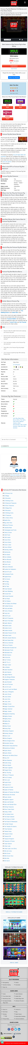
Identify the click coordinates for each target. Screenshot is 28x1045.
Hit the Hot (7, 657)
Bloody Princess (8, 525)
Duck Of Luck (7, 571)
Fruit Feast (7, 598)
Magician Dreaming (9, 713)
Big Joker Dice (8, 522)
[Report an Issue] (22, 39)
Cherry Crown (8, 532)
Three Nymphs (8, 829)
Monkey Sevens (8, 733)
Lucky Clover (7, 694)
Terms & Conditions (19, 1018)
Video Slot (20, 426)
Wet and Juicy (8, 851)
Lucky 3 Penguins (9, 691)
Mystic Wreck (7, 753)
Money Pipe (7, 728)
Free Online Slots (7, 996)
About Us (5, 1009)
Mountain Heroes (8, 743)
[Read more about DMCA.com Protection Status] (6, 1038)
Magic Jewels (7, 711)
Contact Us (17, 1009)
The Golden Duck (8, 814)
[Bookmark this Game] (20, 39)
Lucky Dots (7, 699)
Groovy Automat (8, 642)
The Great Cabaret (9, 816)
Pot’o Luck (7, 780)
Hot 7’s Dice (7, 660)
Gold (14, 421)
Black (19, 418)
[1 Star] (10, 88)
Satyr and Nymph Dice (10, 804)
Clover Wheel (7, 547)
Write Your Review (14, 77)
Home (4, 993)
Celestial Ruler (8, 527)
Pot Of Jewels (8, 777)
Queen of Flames (8, 789)
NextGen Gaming (7, 984)
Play (7, 107)
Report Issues (18, 1014)
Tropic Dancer (8, 843)
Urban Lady (7, 846)
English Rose (7, 576)
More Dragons (8, 738)
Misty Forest (7, 726)
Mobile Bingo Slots (19, 998)
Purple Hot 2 (7, 785)
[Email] (16, 470)
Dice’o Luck (7, 564)
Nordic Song (7, 762)
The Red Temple (8, 824)
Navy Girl (6, 758)
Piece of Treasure (9, 775)
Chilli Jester (7, 537)
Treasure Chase (8, 834)
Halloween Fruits (8, 650)
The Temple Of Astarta (10, 826)
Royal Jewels (7, 797)
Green (17, 421)
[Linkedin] (24, 470)
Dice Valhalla (7, 557)
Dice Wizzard (7, 559)
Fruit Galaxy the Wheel (10, 603)
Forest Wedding (8, 591)
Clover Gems (7, 542)
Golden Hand (7, 635)
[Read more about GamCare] (2, 1033)
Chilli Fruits (7, 535)
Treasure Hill (7, 836)
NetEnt (17, 982)
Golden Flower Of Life (10, 633)
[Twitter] (20, 470)
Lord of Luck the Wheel (10, 689)
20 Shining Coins (8, 500)
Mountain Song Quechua (10, 745)
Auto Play (15, 418)
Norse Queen (7, 765)
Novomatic (17, 984)
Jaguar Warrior (8, 674)
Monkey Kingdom (9, 731)
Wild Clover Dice (8, 856)
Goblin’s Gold (7, 625)
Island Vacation (8, 669)
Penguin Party (8, 770)
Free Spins (22, 420)
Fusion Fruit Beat (8, 620)
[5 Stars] (17, 88)
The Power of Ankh (9, 819)
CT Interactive (16, 364)
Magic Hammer (8, 709)
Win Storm (7, 860)
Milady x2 (6, 723)
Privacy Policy (6, 1018)
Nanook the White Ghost (10, 755)
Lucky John (7, 701)
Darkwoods (7, 552)
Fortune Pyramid (8, 596)
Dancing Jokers (8, 549)
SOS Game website (15, 475)
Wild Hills (6, 858)
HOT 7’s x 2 (7, 662)
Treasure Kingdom (9, 838)
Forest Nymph (8, 589)
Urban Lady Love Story (10, 848)
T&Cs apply (15, 63)
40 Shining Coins (8, 513)
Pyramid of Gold (8, 787)
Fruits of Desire (8, 611)
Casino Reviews (18, 993)
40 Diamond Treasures (10, 503)
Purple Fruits (7, 782)
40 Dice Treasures (9, 505)
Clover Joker (7, 544)
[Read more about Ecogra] (17, 1033)
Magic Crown (7, 704)
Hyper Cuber (7, 664)
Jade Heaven (7, 672)
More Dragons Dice (9, 740)
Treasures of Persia (9, 841)
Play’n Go (5, 987)
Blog (16, 1011)
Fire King (6, 584)
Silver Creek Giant (9, 809)
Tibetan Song (7, 831)
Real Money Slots (7, 998)
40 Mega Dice (8, 508)
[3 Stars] (14, 88)
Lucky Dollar (7, 696)
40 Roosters (7, 510)
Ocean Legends (8, 767)
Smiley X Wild (7, 811)
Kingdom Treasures (9, 679)
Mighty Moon (7, 718)
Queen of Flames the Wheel (11, 792)
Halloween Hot (8, 652)
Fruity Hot (7, 613)
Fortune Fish (7, 593)
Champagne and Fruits (10, 530)
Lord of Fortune (8, 684)
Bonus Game (16, 420)
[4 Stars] (15, 88)
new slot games (7, 161)
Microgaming (6, 982)
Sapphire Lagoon (8, 799)
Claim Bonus (14, 66)
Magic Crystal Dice (9, 706)
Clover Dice (7, 540)
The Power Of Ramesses (10, 821)
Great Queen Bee (8, 640)
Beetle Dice (7, 520)
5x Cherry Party (8, 518)
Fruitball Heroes (8, 606)
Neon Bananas (8, 760)
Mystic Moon (7, 750)
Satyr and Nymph (9, 802)
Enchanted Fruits (8, 574)
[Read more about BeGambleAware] (8, 1033)
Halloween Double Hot (10, 647)
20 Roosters (7, 498)
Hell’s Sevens (7, 655)
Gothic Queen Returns (10, 638)
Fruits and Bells (8, 608)
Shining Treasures (9, 807)
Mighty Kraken (8, 716)
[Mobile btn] (25, 2)
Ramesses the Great (9, 794)
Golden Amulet (8, 630)
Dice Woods (7, 562)
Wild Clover (7, 853)
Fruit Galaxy (7, 601)
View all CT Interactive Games (14, 912)
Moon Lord (7, 736)
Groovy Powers (8, 645)
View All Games (14, 962)
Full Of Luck (7, 615)
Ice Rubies (7, 667)
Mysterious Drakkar (9, 748)
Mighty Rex (7, 721)
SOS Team (5, 1011)
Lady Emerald (8, 682)
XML (6, 1016)
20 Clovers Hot (8, 493)
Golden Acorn (8, 628)
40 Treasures (7, 515)
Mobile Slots (18, 996)
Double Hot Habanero (10, 569)
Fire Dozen (7, 579)
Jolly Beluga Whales (9, 677)
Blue (23, 418)
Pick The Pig (7, 772)
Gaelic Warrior (8, 623)
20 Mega (6, 495)
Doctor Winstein (8, 566)
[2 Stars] (12, 88)
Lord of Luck (7, 687)
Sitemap (5, 1014)
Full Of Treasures (8, 618)
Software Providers (19, 1000)
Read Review (14, 68)
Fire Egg (6, 581)
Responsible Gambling (20, 1016)
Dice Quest (7, 554)
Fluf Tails (6, 586)
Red (22, 424)
